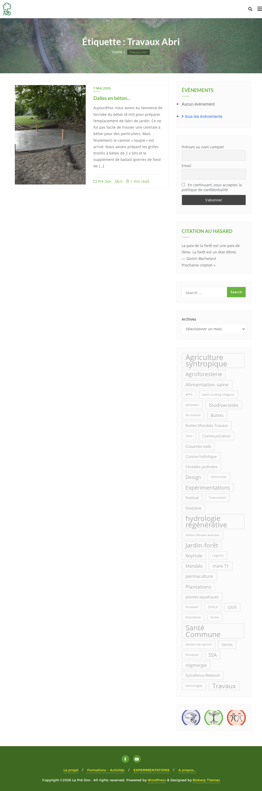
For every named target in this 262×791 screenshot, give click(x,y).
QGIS (232, 607)
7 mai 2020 (102, 88)
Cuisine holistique (201, 456)
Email (186, 165)
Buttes (217, 415)
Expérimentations (207, 487)
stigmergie (196, 665)
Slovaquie (192, 654)
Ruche (215, 617)
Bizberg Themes (206, 780)
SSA (213, 654)
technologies (193, 685)
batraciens (192, 405)
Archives (189, 319)
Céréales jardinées (201, 466)
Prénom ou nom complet (203, 147)
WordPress (157, 780)
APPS (188, 394)
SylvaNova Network (202, 675)
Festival (192, 497)
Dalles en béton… (111, 98)
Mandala (193, 566)
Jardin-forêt (201, 545)
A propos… (187, 770)
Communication (216, 435)
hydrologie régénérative (206, 521)
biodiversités (223, 405)
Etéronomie (218, 477)
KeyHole (193, 556)
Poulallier (191, 607)
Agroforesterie (203, 374)
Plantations (198, 586)
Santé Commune (203, 631)
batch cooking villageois (218, 394)
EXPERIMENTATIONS (151, 770)
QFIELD (213, 607)
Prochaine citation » (198, 265)
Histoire (193, 508)
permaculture (199, 576)
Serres (227, 644)
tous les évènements (203, 116)
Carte (188, 436)
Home (117, 51)
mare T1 (220, 566)
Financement (217, 497)
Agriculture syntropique (206, 360)
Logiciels (218, 555)
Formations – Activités (106, 770)
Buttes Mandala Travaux (206, 425)
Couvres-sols (198, 446)
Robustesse (193, 617)
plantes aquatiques (202, 596)
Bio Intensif (193, 415)
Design (193, 477)
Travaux (224, 685)
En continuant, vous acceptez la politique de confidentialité (212, 187)
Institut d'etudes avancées (202, 535)
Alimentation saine (207, 384)
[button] (187, 717)
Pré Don (104, 181)
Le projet (70, 770)
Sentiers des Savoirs (198, 644)
